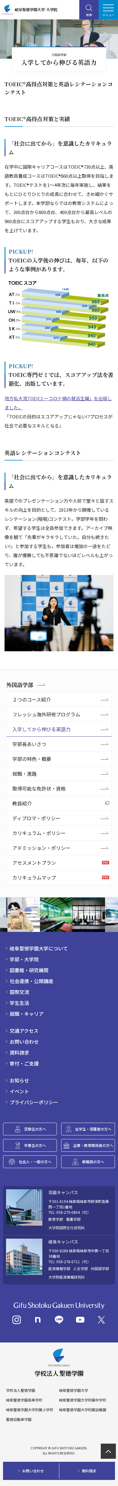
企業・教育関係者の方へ (93, 1145)
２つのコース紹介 (31, 699)
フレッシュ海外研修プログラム (46, 714)
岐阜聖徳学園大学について (39, 948)
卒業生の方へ (35, 1145)
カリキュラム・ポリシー (39, 833)
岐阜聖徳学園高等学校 (24, 1400)
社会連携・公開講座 (31, 981)
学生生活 (19, 1002)
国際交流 (19, 991)
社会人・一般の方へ (35, 1161)
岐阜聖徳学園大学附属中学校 (82, 1400)
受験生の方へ (35, 1128)
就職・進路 (24, 773)
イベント (19, 1091)
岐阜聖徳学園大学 (73, 1390)
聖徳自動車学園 (18, 1419)
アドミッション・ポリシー (41, 847)
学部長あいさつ (29, 744)
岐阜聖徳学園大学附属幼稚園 (82, 1410)
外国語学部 (19, 685)
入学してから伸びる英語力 (41, 729)
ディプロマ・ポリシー (36, 818)
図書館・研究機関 (29, 970)
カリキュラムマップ (34, 877)
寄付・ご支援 (24, 1063)
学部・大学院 (24, 959)
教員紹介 (22, 803)
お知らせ (19, 1080)
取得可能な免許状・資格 (39, 788)
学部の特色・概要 (31, 758)
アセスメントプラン (34, 862)
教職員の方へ (93, 1161)
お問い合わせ (24, 1041)
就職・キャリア (27, 1013)
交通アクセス (24, 1030)
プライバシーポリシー (34, 1102)
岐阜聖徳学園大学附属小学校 (29, 1410)
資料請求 (19, 1052)
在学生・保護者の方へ (93, 1128)
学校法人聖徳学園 (20, 1390)
